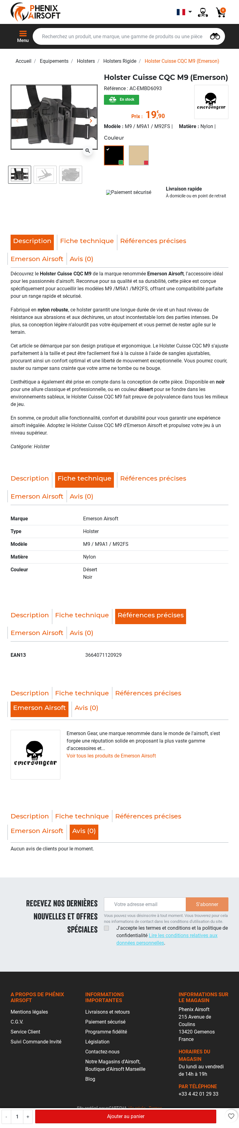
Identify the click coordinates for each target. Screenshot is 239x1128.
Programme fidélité (106, 1032)
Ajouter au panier (125, 1116)
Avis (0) (81, 259)
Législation (97, 1042)
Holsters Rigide (119, 61)
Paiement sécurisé (105, 1022)
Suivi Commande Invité (36, 1042)
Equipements (54, 61)
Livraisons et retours (107, 1012)
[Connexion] (202, 12)
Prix (135, 116)
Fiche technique (87, 241)
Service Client (25, 1032)
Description (30, 478)
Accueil (23, 61)
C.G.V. (17, 1022)
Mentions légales (29, 1012)
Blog (90, 1079)
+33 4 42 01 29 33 (198, 1094)
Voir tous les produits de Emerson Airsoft (111, 756)
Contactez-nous (102, 1052)
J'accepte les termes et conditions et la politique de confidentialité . (172, 935)
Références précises (153, 241)
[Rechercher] (215, 35)
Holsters (86, 61)
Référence (115, 88)
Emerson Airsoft (37, 259)
